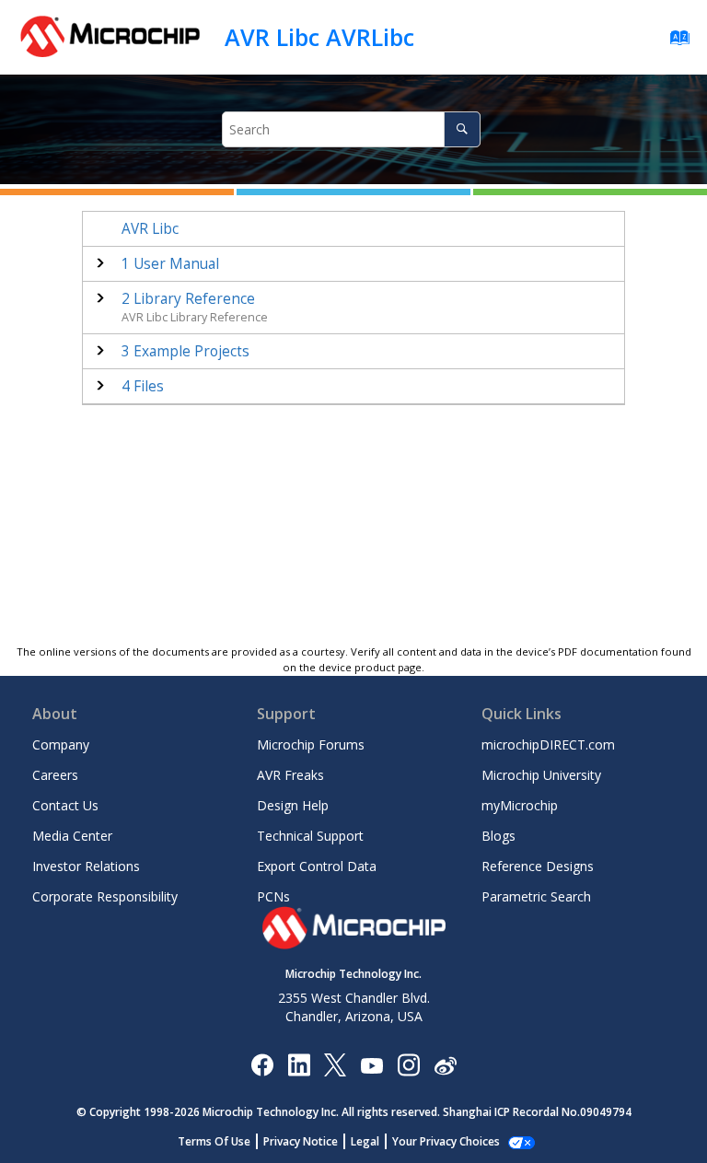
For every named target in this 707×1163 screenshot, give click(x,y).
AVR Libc (150, 228)
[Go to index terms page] (674, 42)
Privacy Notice (300, 1141)
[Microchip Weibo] (445, 1064)
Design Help (293, 805)
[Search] (462, 129)
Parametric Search (536, 896)
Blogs (498, 835)
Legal (365, 1141)
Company (60, 744)
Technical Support (310, 835)
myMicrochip (519, 805)
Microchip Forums (311, 744)
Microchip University (541, 775)
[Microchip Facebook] (261, 1064)
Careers (55, 775)
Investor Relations (86, 866)
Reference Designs (537, 866)
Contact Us (65, 805)
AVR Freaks (290, 775)
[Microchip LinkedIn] (298, 1064)
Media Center (72, 835)
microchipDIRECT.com (548, 744)
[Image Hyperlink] (371, 1064)
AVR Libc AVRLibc (319, 37)
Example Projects (185, 351)
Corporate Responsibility (105, 896)
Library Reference (188, 298)
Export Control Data (317, 866)
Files (143, 386)
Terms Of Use (214, 1141)
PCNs (273, 896)
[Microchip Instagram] (408, 1064)
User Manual (170, 263)
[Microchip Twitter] (335, 1064)
